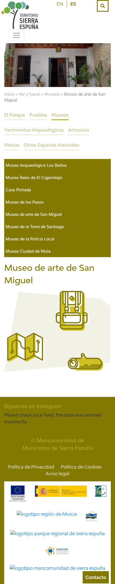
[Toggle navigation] (16, 35)
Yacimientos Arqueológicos (34, 130)
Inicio (9, 94)
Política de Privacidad (31, 467)
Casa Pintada (18, 189)
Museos (51, 94)
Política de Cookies (81, 467)
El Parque (14, 115)
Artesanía (78, 130)
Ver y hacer (29, 94)
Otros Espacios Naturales (51, 145)
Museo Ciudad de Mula (28, 251)
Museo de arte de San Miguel (34, 214)
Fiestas (12, 145)
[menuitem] (60, 4)
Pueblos (38, 115)
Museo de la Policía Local (30, 239)
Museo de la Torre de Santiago (35, 226)
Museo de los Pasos (25, 202)
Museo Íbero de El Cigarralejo (34, 177)
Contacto (95, 577)
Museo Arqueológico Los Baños (36, 165)
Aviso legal (57, 473)
